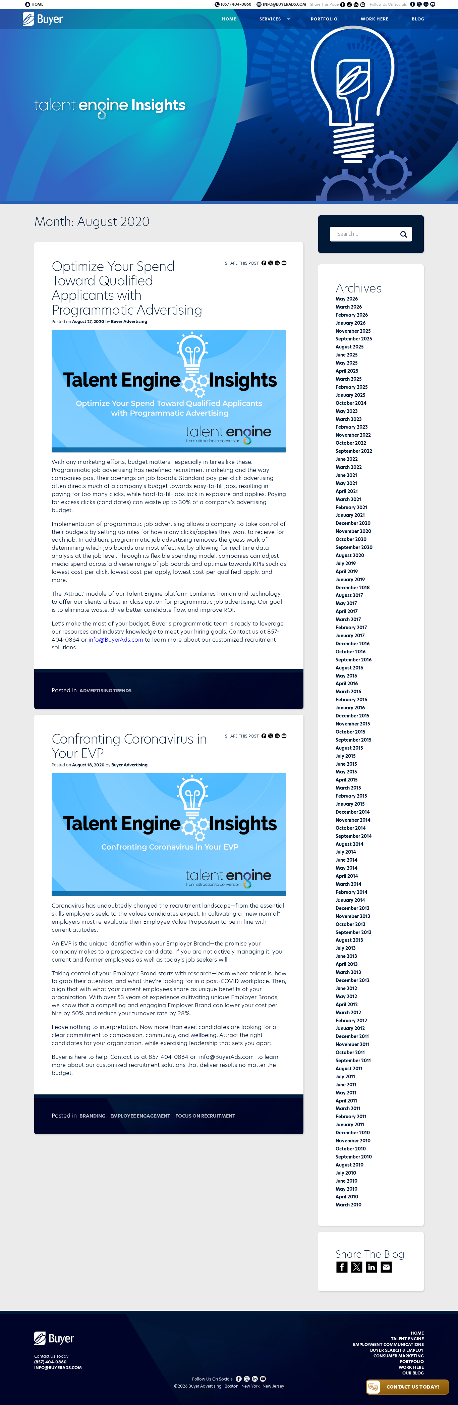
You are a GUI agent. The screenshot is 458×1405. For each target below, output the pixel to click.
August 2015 (349, 748)
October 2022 (351, 443)
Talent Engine (407, 1339)
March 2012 (348, 1013)
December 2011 (352, 1036)
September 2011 (353, 1061)
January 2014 (350, 900)
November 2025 (353, 331)
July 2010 (346, 1173)
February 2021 (351, 507)
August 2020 (350, 555)
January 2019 (350, 580)
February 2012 (351, 1021)
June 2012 (346, 988)
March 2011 (348, 1108)
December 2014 (353, 812)
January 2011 (350, 1125)
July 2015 (346, 756)
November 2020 (353, 531)
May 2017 (346, 603)
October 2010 (351, 1149)
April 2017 (347, 611)
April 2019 (347, 572)
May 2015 (346, 772)
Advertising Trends (105, 691)
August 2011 (349, 1069)
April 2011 (346, 1101)
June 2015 (346, 764)
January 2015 (350, 804)
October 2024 (351, 403)
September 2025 (354, 339)
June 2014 (346, 860)
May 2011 (346, 1093)
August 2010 (349, 1165)
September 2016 (353, 660)
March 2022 (349, 467)
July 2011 (345, 1077)
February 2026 (352, 315)
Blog (418, 19)
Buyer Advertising (129, 321)
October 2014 (351, 828)
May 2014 (346, 868)
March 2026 (349, 307)
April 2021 (347, 491)
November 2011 (352, 1044)
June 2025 (347, 355)
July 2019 (346, 563)
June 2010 (346, 1181)
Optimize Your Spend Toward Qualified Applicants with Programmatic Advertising (127, 288)
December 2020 (353, 523)
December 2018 (353, 588)
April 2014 (347, 876)
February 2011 (351, 1117)
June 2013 (346, 956)
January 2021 (350, 515)
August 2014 (349, 844)
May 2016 (346, 676)
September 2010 (354, 1157)
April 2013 (347, 964)
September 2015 (353, 740)
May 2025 (347, 363)
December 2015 (352, 716)
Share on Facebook (342, 4)
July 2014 (346, 852)
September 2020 (354, 547)
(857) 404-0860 (236, 4)
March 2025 (349, 379)
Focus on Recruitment (205, 1116)
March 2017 (348, 619)
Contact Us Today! (413, 1387)
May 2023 (347, 411)
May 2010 (346, 1189)
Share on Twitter (349, 4)
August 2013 (349, 940)
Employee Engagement (140, 1116)
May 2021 (346, 483)
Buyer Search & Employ (397, 1350)
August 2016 (349, 668)
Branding (92, 1116)
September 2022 (354, 451)
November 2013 (353, 916)
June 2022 (347, 459)
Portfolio (324, 19)
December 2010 (353, 1133)
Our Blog (413, 1373)
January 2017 (350, 636)
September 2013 (353, 932)
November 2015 (353, 724)
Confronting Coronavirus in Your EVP (129, 746)
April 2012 (347, 1005)
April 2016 (347, 684)
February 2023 (352, 427)
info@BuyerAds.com (116, 640)
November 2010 (353, 1141)
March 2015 (348, 788)
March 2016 (348, 692)
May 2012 (346, 996)
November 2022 (353, 435)
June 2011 (346, 1085)
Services (270, 19)
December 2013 (352, 908)
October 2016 (350, 652)
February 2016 (351, 700)
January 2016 (350, 708)
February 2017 (351, 628)
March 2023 (349, 419)
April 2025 (347, 371)
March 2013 (348, 972)
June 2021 (346, 475)
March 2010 (348, 1205)
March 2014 (348, 884)
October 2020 (351, 539)
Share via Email (362, 4)
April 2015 (347, 780)
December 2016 (352, 644)
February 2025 (352, 387)
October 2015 (350, 732)
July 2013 (346, 948)
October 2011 (350, 1052)
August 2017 (349, 595)
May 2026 (347, 299)
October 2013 (350, 924)
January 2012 (350, 1028)
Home (229, 19)
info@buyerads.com (284, 4)
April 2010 (347, 1197)
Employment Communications (388, 1344)
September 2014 (354, 836)
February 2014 (351, 892)
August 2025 (350, 347)
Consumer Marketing (399, 1356)
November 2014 (353, 820)
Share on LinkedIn (356, 4)
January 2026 (350, 323)
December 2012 (352, 980)
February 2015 (351, 796)
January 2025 (350, 395)
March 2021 (348, 499)
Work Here (375, 19)
